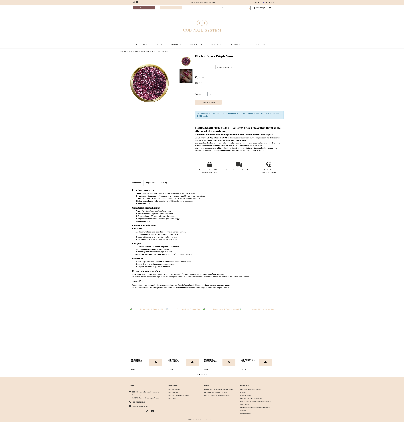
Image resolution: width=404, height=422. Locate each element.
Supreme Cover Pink (136, 360)
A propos (243, 392)
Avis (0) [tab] (164, 183)
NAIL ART (234, 44)
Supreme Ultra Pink (211, 360)
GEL (158, 44)
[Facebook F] (130, 2)
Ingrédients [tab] (150, 183)
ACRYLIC (175, 44)
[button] (270, 7)
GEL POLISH (139, 44)
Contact (272, 2)
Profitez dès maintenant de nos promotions (218, 389)
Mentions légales (246, 395)
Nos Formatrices (245, 413)
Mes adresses (173, 392)
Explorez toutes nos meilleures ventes (217, 395)
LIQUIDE (215, 44)
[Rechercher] (249, 8)
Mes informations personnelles (178, 395)
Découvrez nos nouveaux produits (215, 392)
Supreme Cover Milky (174, 360)
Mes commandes (174, 389)
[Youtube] (137, 2)
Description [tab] (136, 183)
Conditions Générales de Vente (250, 389)
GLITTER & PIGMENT (258, 44)
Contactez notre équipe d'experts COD (253, 398)
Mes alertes (172, 398)
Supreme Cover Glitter (247, 360)
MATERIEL (195, 44)
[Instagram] (134, 2)
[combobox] (232, 8)
